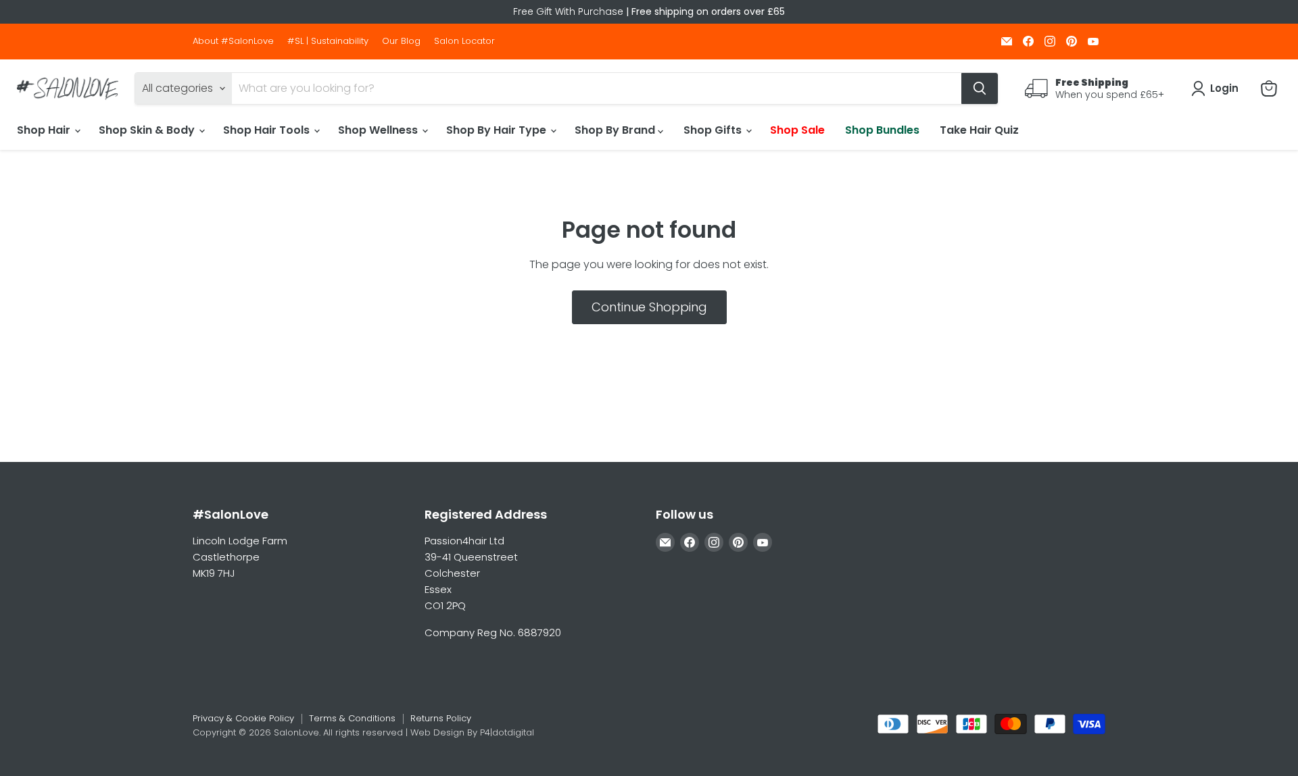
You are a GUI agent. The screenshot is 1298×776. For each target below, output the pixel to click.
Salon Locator (464, 41)
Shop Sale (797, 130)
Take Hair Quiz (979, 130)
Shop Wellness (379, 130)
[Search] (979, 88)
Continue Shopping (649, 307)
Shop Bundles (882, 130)
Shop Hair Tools (267, 130)
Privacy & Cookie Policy (243, 718)
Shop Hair (45, 130)
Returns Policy (440, 718)
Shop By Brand (616, 130)
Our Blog (401, 41)
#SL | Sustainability (327, 41)
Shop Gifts (713, 130)
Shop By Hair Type (497, 130)
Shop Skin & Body (148, 130)
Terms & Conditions (352, 718)
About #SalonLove (233, 41)
